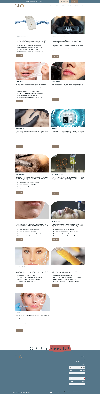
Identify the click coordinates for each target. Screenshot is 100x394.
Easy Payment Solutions (78, 5)
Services (49, 5)
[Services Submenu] (52, 6)
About (56, 5)
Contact (69, 5)
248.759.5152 (83, 359)
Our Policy (62, 5)
